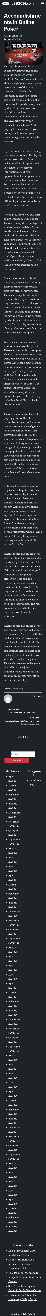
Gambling (18, 689)
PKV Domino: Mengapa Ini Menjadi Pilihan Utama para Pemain (24, 1277)
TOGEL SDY (23, 737)
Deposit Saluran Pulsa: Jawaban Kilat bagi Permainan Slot (21, 1264)
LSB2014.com (22, 3)
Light (5, 4)
